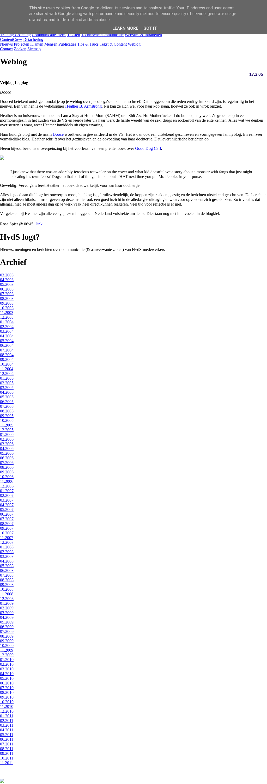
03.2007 (7, 500)
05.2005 (7, 397)
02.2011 (6, 720)
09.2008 (7, 584)
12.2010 (7, 711)
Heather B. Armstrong (83, 106)
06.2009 (7, 627)
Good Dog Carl (148, 148)
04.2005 (7, 392)
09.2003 (7, 303)
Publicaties (67, 44)
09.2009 (7, 641)
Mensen (50, 44)
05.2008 (7, 566)
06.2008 (7, 570)
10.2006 (7, 476)
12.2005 (7, 430)
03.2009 (7, 612)
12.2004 (7, 373)
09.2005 (7, 415)
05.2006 (7, 453)
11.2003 (6, 312)
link (39, 224)
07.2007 (7, 519)
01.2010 (7, 659)
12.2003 (7, 317)
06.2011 (6, 739)
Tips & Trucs (88, 44)
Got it (150, 28)
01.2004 (7, 322)
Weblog (134, 44)
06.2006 (7, 458)
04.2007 (7, 505)
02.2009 (7, 608)
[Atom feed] (2, 781)
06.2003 (7, 289)
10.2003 (7, 308)
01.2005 (7, 378)
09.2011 (6, 753)
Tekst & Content (113, 44)
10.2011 (6, 758)
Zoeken (20, 49)
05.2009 (7, 622)
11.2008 (6, 594)
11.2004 (6, 369)
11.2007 (6, 537)
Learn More (125, 28)
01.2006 (7, 434)
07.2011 (6, 744)
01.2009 (7, 603)
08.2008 (7, 580)
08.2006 (7, 467)
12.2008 (7, 598)
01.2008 (7, 547)
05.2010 (7, 678)
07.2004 (7, 350)
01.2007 (7, 491)
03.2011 (6, 725)
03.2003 (7, 275)
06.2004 (7, 345)
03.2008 (7, 556)
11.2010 (6, 706)
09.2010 (7, 697)
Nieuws (6, 44)
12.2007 (7, 542)
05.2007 (7, 509)
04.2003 (7, 279)
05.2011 (6, 734)
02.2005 (7, 383)
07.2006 (7, 462)
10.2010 (7, 702)
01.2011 (6, 716)
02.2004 (7, 326)
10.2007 (7, 533)
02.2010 (7, 664)
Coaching (23, 35)
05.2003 (7, 284)
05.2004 (7, 340)
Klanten (36, 44)
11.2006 (6, 481)
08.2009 (7, 636)
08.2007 (7, 523)
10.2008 (7, 589)
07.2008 (7, 575)
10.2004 (7, 364)
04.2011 (6, 730)
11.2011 (6, 763)
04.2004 (7, 336)
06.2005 (7, 401)
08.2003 (7, 298)
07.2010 (7, 688)
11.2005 (6, 425)
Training (7, 35)
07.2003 (7, 294)
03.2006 (7, 444)
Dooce (58, 134)
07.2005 (7, 406)
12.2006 (7, 486)
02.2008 (7, 552)
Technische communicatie (102, 35)
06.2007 (7, 514)
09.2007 (7, 528)
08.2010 (7, 692)
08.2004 (7, 355)
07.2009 (7, 631)
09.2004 (7, 359)
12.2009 (7, 655)
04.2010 (7, 673)
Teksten (73, 35)
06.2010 (7, 683)
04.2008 (7, 561)
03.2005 (7, 387)
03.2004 (7, 331)
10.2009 (7, 645)
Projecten (21, 44)
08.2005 (7, 411)
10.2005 (7, 420)
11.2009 (6, 650)
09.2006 (7, 472)
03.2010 (7, 669)
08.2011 (6, 748)
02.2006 (7, 439)
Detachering (33, 39)
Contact (6, 49)
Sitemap (34, 49)
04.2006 (7, 448)
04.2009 (7, 617)
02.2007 (7, 495)
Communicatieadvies (49, 35)
